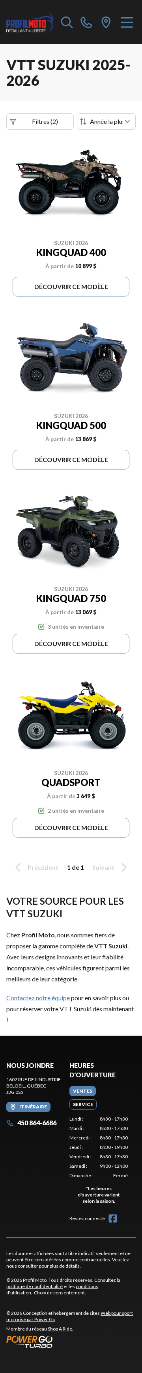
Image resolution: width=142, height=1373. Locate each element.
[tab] (82, 1091)
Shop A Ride (60, 1329)
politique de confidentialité (34, 1286)
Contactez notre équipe (38, 997)
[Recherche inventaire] (67, 22)
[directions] (106, 22)
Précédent (43, 867)
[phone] (86, 22)
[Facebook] (113, 1218)
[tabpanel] (98, 1161)
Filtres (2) (45, 121)
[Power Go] (71, 1341)
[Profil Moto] (29, 22)
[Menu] (127, 22)
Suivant (103, 867)
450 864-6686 (36, 1122)
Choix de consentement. (60, 1293)
